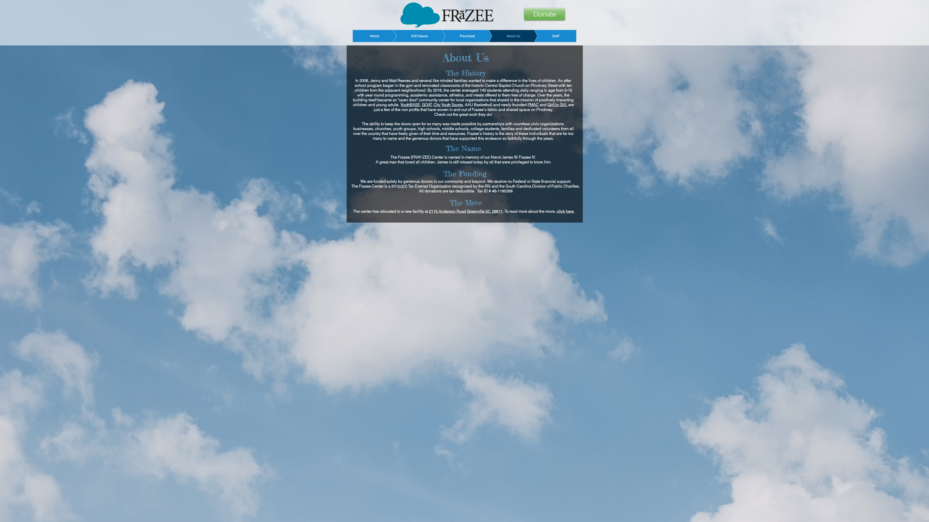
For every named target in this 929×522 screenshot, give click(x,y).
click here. (566, 211)
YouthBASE (410, 104)
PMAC (533, 104)
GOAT (427, 104)
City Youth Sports (448, 104)
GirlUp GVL (557, 104)
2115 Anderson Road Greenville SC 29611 (466, 211)
